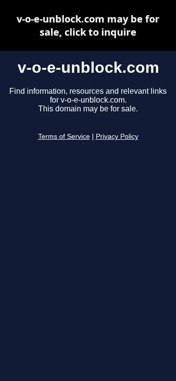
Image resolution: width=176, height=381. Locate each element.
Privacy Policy (117, 136)
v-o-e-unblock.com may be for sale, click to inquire (88, 25)
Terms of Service (64, 136)
